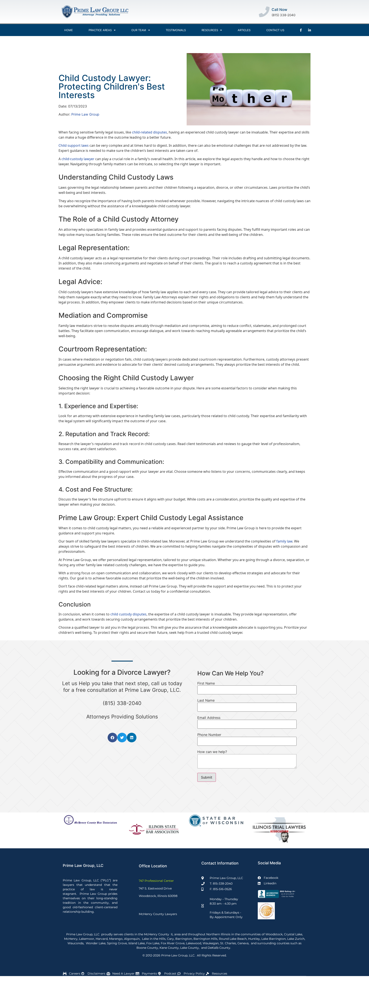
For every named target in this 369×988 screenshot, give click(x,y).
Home (68, 30)
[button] (112, 737)
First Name (206, 683)
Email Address (208, 717)
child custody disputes (128, 614)
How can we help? (212, 751)
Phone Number (209, 734)
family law (283, 541)
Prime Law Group (85, 114)
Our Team (138, 30)
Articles (244, 30)
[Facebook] (300, 30)
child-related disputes (149, 132)
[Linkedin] (309, 30)
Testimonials (176, 30)
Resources (210, 30)
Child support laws (74, 145)
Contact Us (275, 30)
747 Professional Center (156, 881)
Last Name (206, 700)
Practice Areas (100, 30)
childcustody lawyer (78, 159)
